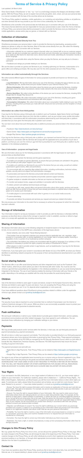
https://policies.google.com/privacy (33, 134)
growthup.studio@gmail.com (35, 292)
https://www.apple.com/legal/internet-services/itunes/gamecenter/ (39, 132)
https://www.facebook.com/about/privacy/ (28, 129)
